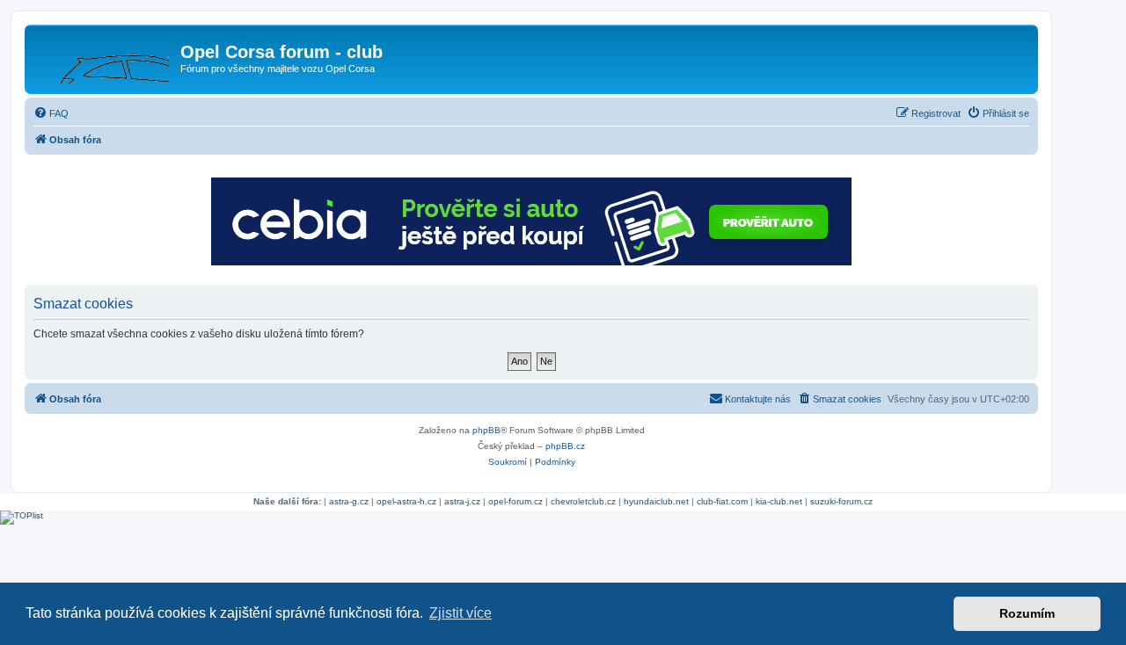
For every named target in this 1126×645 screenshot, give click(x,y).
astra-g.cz (349, 501)
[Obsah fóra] (104, 57)
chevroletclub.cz (583, 501)
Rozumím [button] (1027, 613)
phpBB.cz (565, 446)
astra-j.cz (462, 501)
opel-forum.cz (515, 501)
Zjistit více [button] (460, 612)
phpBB (486, 430)
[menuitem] (51, 113)
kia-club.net (779, 501)
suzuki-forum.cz (841, 501)
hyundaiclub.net (656, 501)
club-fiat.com (722, 501)
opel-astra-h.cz (406, 501)
